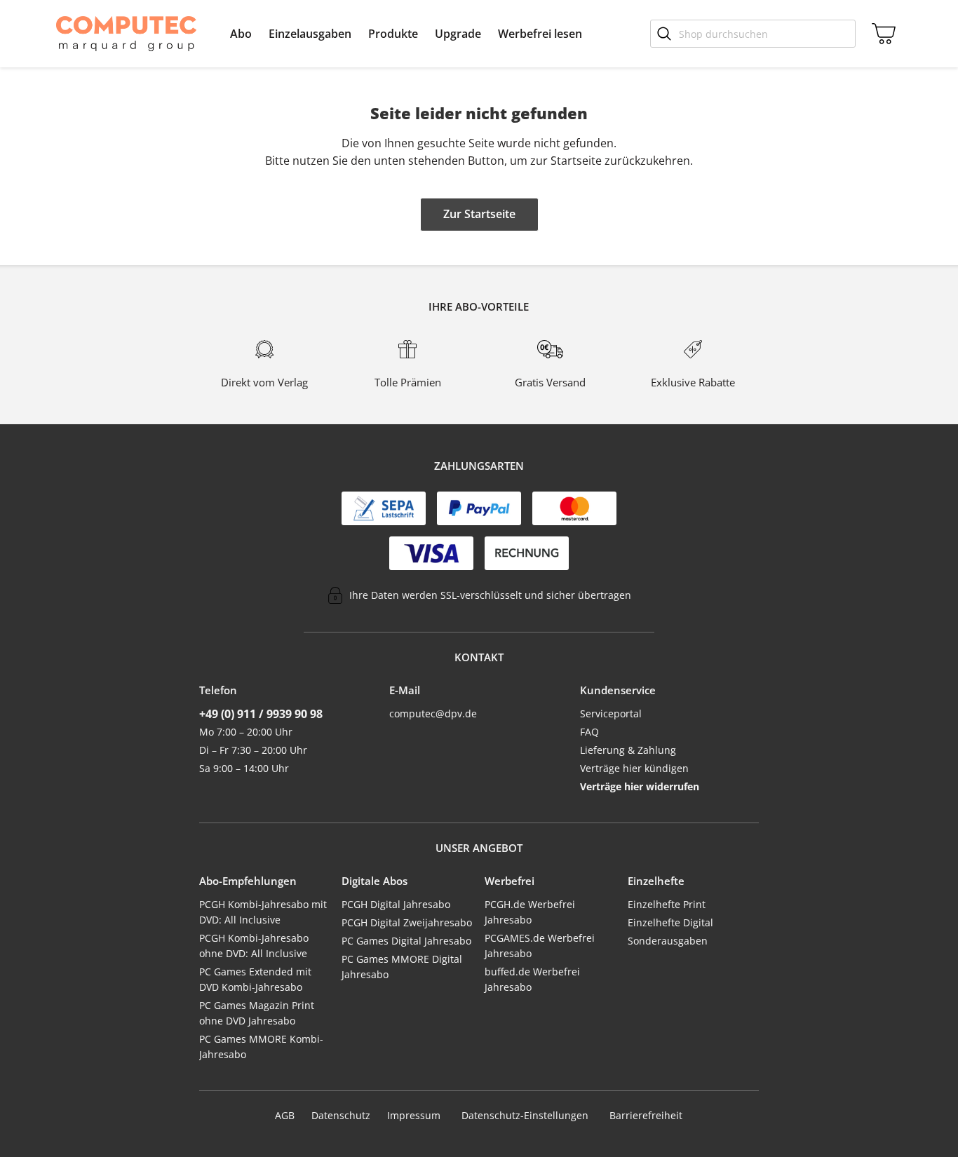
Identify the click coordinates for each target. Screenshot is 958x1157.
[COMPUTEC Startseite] (126, 33)
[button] (241, 33)
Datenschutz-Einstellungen (524, 1115)
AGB (285, 1115)
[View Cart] (881, 33)
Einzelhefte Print (667, 904)
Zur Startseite (479, 214)
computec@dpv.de (433, 713)
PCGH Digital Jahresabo (396, 904)
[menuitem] (241, 33)
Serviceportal (611, 713)
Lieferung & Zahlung (628, 750)
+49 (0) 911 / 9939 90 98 (261, 714)
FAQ (589, 731)
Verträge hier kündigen (634, 768)
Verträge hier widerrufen (639, 786)
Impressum (413, 1115)
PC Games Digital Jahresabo (406, 940)
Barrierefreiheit (645, 1115)
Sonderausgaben (668, 940)
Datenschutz (340, 1115)
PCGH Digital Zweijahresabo (407, 922)
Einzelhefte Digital (670, 922)
